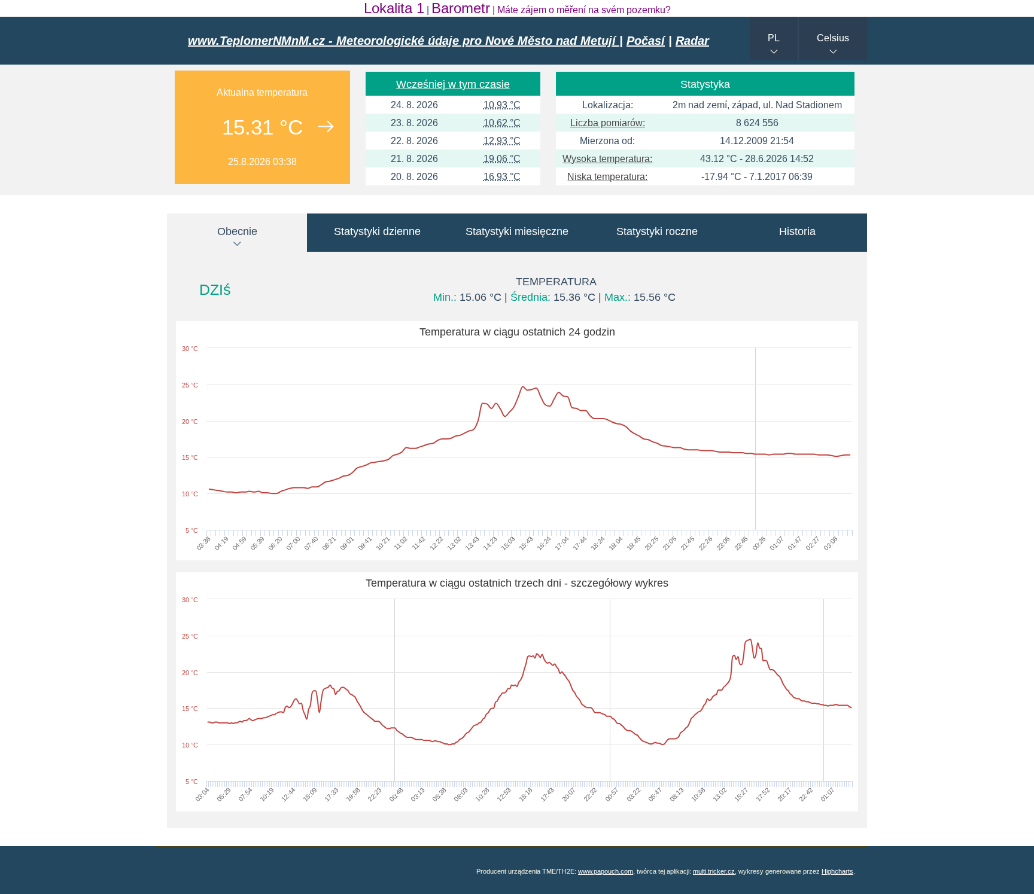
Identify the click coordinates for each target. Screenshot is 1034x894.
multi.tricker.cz (714, 871)
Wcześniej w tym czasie (453, 84)
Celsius (833, 38)
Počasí (646, 40)
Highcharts (837, 871)
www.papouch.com (605, 871)
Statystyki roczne (657, 231)
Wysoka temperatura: (607, 159)
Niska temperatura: (607, 177)
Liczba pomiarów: (607, 123)
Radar (692, 40)
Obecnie (237, 231)
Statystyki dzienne (377, 231)
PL (774, 38)
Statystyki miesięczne (517, 231)
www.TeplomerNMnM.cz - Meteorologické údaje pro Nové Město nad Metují (403, 40)
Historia (797, 231)
